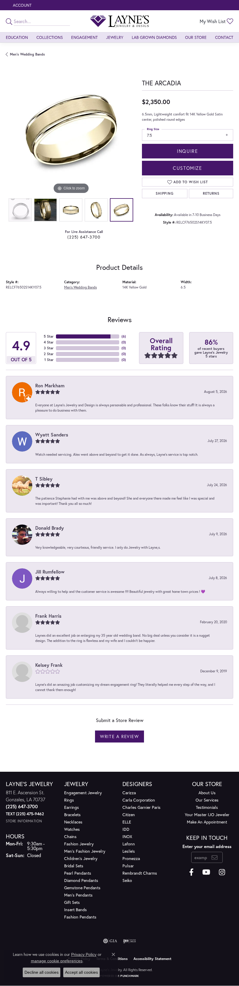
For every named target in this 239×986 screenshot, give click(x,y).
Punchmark (129, 976)
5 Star (49, 336)
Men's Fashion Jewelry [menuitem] (84, 851)
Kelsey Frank (49, 665)
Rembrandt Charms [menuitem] (139, 873)
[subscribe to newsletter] (214, 857)
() (124, 336)
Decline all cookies (41, 972)
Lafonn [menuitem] (128, 844)
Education (17, 37)
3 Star (49, 348)
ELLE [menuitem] (126, 822)
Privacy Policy (83, 954)
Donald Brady (49, 528)
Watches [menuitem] (72, 829)
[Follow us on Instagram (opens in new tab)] (222, 872)
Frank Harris (48, 616)
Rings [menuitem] (69, 800)
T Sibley (43, 479)
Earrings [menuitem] (71, 807)
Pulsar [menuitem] (128, 865)
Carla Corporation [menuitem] (138, 800)
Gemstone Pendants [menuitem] (82, 887)
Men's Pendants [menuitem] (78, 895)
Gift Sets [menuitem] (72, 902)
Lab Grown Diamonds (154, 37)
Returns (211, 193)
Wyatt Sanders (51, 434)
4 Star (49, 342)
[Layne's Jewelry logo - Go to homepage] (119, 21)
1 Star (49, 360)
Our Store (196, 37)
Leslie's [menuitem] (128, 851)
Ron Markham (49, 385)
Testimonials (207, 807)
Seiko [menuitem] (127, 880)
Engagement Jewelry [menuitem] (83, 792)
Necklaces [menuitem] (73, 822)
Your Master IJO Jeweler (207, 814)
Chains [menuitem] (70, 836)
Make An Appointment (207, 822)
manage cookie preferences (56, 961)
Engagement (84, 37)
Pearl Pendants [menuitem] (77, 873)
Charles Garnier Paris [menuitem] (141, 807)
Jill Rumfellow (49, 572)
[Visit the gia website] (110, 941)
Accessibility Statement (152, 958)
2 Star (49, 354)
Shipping (164, 193)
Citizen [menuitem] (128, 814)
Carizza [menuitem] (129, 792)
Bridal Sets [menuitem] (73, 865)
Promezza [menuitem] (131, 858)
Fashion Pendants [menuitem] (80, 917)
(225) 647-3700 (84, 237)
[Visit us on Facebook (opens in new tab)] (191, 872)
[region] (71, 130)
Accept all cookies (81, 972)
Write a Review (119, 736)
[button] (21, 5)
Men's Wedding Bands (27, 54)
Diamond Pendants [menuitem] (81, 880)
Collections (49, 37)
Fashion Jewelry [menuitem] (79, 844)
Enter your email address (206, 846)
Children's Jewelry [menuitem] (80, 858)
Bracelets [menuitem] (72, 814)
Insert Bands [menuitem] (75, 909)
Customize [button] (187, 168)
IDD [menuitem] (125, 829)
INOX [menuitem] (127, 836)
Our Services (207, 800)
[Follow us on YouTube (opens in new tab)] (206, 872)
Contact (224, 37)
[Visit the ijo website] (129, 941)
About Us (207, 792)
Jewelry (114, 37)
